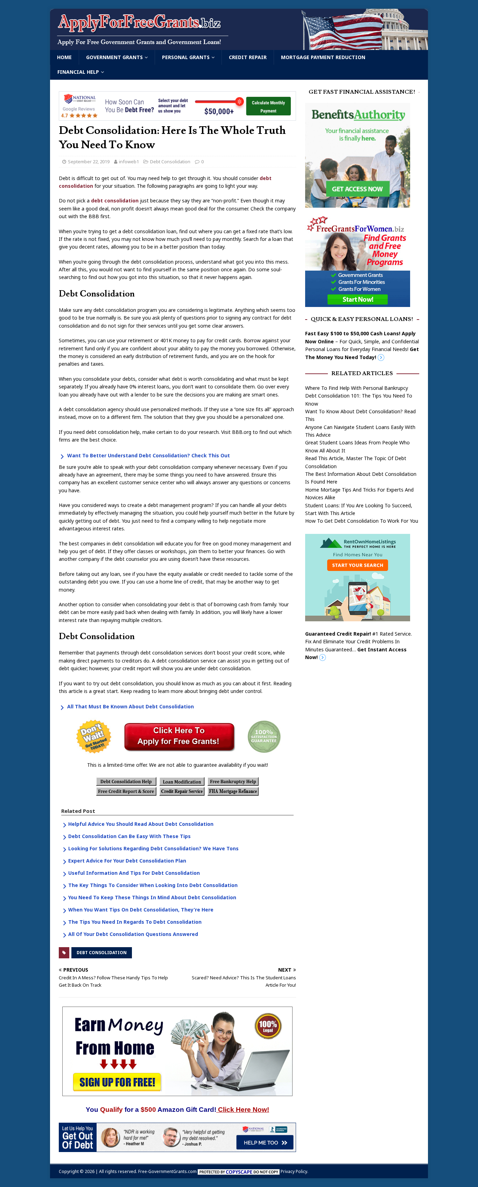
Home (64, 57)
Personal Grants (186, 57)
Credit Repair (248, 57)
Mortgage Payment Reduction (323, 57)
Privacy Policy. (294, 1171)
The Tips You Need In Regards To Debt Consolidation (135, 921)
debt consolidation (115, 200)
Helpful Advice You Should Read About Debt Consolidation (140, 824)
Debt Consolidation (170, 161)
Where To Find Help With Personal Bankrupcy (356, 388)
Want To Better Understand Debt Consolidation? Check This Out (148, 455)
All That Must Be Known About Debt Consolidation (130, 706)
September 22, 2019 (89, 161)
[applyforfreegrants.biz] (239, 46)
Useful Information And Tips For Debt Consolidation (134, 873)
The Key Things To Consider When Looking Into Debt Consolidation (153, 885)
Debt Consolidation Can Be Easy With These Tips (129, 836)
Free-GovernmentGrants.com (167, 1171)
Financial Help (78, 72)
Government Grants (114, 57)
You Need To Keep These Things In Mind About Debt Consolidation (152, 897)
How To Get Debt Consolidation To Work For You (361, 520)
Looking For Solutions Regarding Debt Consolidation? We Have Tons (153, 848)
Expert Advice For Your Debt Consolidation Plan (127, 860)
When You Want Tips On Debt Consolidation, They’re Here (140, 909)
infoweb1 (129, 161)
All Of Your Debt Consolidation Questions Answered (133, 934)
